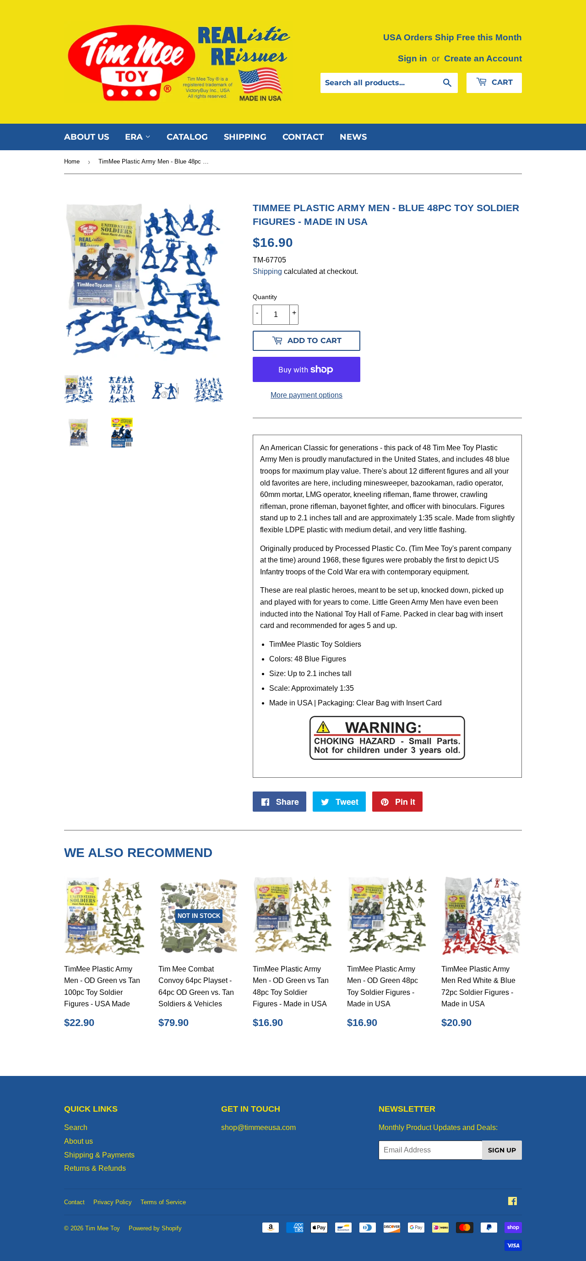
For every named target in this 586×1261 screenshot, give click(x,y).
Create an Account (483, 58)
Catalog (187, 137)
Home (72, 161)
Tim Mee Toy (102, 1228)
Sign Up (502, 1150)
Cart (501, 82)
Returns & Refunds (95, 1168)
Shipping (245, 137)
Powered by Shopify (155, 1228)
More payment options (306, 395)
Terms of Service (163, 1202)
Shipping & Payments (99, 1155)
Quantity (265, 296)
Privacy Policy (112, 1202)
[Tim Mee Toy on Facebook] (512, 1202)
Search (75, 1127)
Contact (303, 137)
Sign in (412, 58)
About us (86, 137)
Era (135, 137)
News (353, 137)
